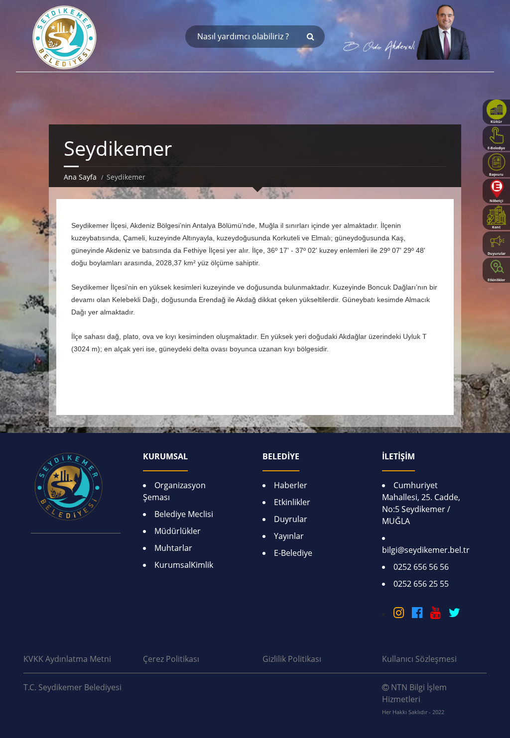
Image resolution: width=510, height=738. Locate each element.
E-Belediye (293, 552)
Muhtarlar (173, 547)
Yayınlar (289, 535)
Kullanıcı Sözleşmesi (419, 658)
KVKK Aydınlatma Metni (67, 658)
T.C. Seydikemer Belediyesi (72, 687)
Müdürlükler (177, 531)
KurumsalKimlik (183, 564)
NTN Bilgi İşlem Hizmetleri (414, 699)
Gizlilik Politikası (291, 658)
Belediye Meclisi (183, 514)
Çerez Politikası (171, 658)
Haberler (290, 485)
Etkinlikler (292, 502)
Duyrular (290, 519)
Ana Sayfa (80, 177)
